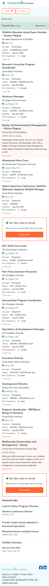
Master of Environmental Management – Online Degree (24, 127)
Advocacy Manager (13, 96)
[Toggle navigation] (4, 3)
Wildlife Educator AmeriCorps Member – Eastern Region (24, 34)
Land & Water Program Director (20, 506)
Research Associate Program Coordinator (18, 66)
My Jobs (8, 19)
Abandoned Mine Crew (15, 160)
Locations (22, 11)
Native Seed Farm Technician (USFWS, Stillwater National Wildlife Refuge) (24, 187)
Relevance (40, 25)
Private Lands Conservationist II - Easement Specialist (20, 524)
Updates (15, 574)
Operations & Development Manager (23, 329)
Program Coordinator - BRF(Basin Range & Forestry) (21, 411)
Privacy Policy (26, 574)
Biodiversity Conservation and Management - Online (19, 443)
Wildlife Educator (12, 542)
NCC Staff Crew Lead (14, 245)
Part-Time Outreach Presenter (19, 271)
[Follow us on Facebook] (41, 568)
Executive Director (12, 358)
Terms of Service (9, 577)
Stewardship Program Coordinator (21, 300)
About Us (6, 574)
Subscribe (24, 234)
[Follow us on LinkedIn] (45, 568)
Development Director (15, 384)
